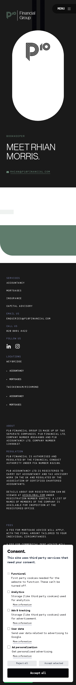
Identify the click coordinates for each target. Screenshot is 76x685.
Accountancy (15, 283)
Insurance (14, 298)
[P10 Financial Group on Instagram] (19, 346)
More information (22, 605)
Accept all (38, 673)
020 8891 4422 (16, 331)
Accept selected (53, 663)
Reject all (22, 663)
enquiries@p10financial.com (28, 319)
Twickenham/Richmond (22, 387)
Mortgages (14, 291)
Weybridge (14, 361)
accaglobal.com (33, 495)
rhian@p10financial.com (30, 172)
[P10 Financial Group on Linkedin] (10, 346)
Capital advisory (19, 306)
